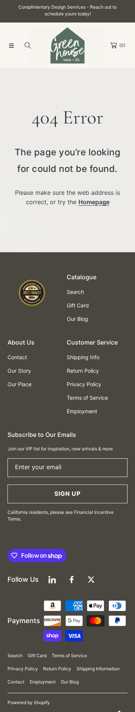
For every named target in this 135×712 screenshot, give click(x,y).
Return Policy (57, 668)
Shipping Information (98, 668)
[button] (11, 45)
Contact (16, 682)
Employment (43, 682)
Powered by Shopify (29, 702)
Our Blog (70, 682)
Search (15, 655)
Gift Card (37, 655)
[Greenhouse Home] (67, 45)
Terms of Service (69, 655)
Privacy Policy (23, 668)
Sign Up (67, 493)
